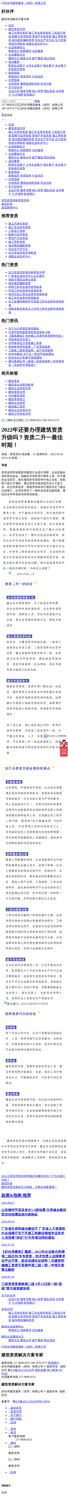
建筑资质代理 (16, 29)
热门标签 (52, 1370)
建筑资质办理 (16, 392)
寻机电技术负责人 (19, 339)
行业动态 (37, 76)
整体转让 (14, 51)
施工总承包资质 (18, 32)
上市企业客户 (34, 65)
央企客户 (60, 65)
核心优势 (37, 91)
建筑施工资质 (16, 406)
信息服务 (37, 51)
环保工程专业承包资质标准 (25, 290)
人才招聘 (17, 94)
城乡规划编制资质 (23, 40)
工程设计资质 (16, 230)
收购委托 (25, 51)
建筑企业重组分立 (12, 1336)
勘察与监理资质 (21, 36)
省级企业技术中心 (37, 43)
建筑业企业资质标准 (20, 384)
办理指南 (14, 80)
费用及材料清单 (30, 83)
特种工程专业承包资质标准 (25, 286)
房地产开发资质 (42, 36)
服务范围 (25, 91)
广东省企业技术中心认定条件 (26, 276)
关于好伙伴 (15, 87)
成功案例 (14, 61)
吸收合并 (25, 58)
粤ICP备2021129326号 (21, 1370)
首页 (11, 25)
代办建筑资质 (16, 395)
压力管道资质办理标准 (22, 252)
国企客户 (48, 65)
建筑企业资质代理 (19, 388)
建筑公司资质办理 (19, 413)
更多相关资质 (16, 69)
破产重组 (37, 58)
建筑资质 (14, 381)
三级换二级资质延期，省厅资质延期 (30, 350)
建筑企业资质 (16, 402)
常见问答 (46, 83)
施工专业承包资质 (40, 32)
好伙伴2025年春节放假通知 (25, 357)
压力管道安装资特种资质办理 (26, 272)
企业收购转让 (16, 47)
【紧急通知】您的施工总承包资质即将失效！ (36, 335)
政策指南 (14, 72)
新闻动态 (14, 76)
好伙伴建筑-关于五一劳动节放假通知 (31, 354)
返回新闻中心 (9, 207)
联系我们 (29, 94)
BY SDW (44, 1401)
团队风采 (49, 91)
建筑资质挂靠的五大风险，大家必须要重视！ (29, 1187)
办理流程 (14, 83)
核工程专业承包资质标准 (23, 297)
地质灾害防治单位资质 (22, 279)
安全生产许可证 (44, 40)
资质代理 (7, 1309)
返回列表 (7, 203)
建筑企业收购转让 (12, 1326)
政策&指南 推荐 (16, 1195)
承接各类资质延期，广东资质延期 (29, 346)
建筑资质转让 (16, 399)
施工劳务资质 (16, 241)
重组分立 (14, 58)
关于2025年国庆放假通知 (23, 328)
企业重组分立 (16, 54)
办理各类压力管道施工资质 (25, 343)
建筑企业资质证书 (19, 410)
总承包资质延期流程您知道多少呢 (29, 332)
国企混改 (49, 58)
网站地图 (40, 1370)
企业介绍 (14, 91)
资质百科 (25, 76)
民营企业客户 (16, 65)
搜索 (37, 101)
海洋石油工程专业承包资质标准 (27, 294)
